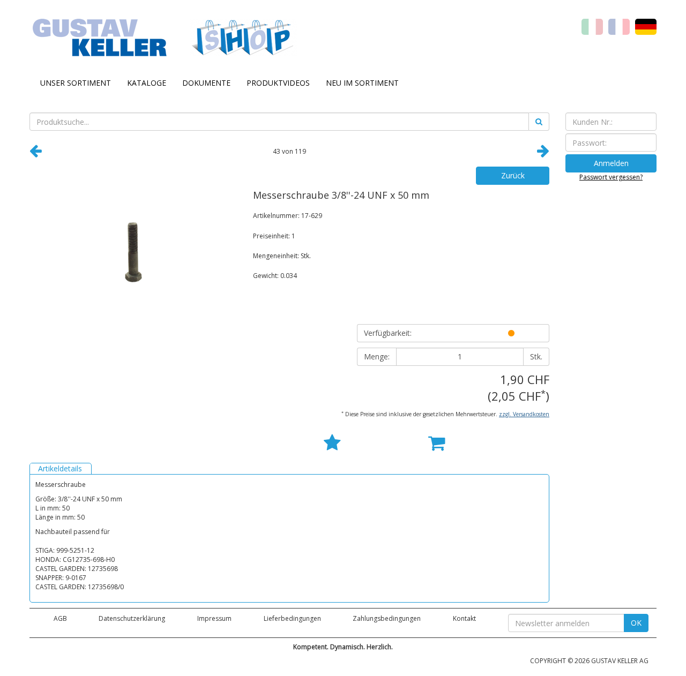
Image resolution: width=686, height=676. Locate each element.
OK (636, 623)
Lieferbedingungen (292, 618)
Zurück (513, 175)
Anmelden (611, 163)
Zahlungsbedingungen (387, 618)
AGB (60, 618)
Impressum (214, 618)
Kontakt (464, 618)
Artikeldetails (60, 468)
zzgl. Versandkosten (524, 414)
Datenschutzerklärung (132, 618)
